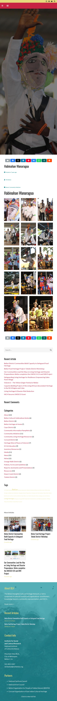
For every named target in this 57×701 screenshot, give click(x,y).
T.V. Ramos (48, 498)
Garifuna (11, 495)
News (6, 455)
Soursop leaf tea (43, 498)
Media (6, 452)
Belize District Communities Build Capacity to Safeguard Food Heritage (13, 536)
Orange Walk (21, 498)
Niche (6, 458)
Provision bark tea (33, 498)
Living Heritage (9, 498)
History (37, 495)
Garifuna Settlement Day (18, 495)
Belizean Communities (22, 490)
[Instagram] (46, 1)
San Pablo (38, 498)
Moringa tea (16, 498)
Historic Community (31, 495)
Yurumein (20, 501)
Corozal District (10, 440)
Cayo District (9, 427)
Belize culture (42, 490)
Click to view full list (28, 696)
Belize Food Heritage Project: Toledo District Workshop (24, 369)
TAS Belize (8, 179)
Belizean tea (36, 490)
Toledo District (9, 477)
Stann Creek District (11, 474)
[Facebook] (49, 1)
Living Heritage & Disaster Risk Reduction (19, 391)
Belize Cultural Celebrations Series (16, 418)
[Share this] (12, 160)
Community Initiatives (14, 187)
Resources (8, 471)
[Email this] (7, 160)
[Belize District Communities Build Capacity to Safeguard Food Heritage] (15, 518)
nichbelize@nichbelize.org (13, 667)
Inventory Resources (11, 449)
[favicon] (8, 6)
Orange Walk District (11, 462)
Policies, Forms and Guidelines (15, 465)
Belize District (9, 421)
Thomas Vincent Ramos (8, 501)
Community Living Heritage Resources (18, 437)
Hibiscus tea (25, 495)
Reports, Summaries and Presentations (18, 468)
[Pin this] (28, 160)
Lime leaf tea (47, 495)
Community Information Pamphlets (17, 430)
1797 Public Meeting (8, 490)
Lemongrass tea (42, 495)
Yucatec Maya (15, 501)
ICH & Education (10, 446)
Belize (15, 489)
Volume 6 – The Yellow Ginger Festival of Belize (21, 383)
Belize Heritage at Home (13, 424)
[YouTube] (51, 1)
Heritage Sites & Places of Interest (16, 443)
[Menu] (2, 6)
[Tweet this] (18, 160)
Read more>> (9, 604)
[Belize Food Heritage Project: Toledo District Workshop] (42, 518)
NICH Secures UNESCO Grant (15, 394)
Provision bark (27, 498)
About (7, 187)
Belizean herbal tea (30, 490)
